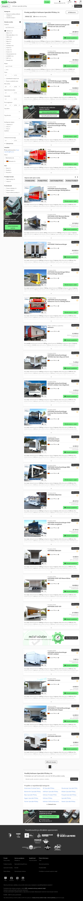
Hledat (79, 6)
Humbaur (10, 45)
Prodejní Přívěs (42, 180)
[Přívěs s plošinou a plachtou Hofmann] (35, 333)
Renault (9, 60)
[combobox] (13, 157)
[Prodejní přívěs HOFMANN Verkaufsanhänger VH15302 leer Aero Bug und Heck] (35, 361)
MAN (9, 37)
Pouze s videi (10, 190)
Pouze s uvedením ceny (12, 81)
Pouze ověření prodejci (12, 192)
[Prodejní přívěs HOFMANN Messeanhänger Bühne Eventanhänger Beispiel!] (35, 277)
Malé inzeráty (10, 179)
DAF (8, 58)
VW (8, 43)
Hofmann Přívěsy (47, 798)
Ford (8, 47)
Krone (9, 52)
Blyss (8, 41)
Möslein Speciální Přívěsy (68, 791)
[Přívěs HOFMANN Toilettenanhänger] (35, 250)
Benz (9, 33)
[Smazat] (72, 6)
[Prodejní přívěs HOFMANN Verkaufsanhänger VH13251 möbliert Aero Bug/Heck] (35, 389)
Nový (8, 168)
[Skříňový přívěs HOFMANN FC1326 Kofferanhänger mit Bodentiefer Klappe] (35, 714)
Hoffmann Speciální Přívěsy (50, 791)
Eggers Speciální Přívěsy (31, 798)
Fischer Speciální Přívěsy (31, 801)
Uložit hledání (51, 762)
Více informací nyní (71, 638)
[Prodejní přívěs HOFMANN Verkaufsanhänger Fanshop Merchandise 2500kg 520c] (35, 417)
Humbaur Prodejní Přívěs (73, 180)
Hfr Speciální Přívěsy (48, 788)
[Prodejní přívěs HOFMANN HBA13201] (35, 556)
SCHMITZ (9, 56)
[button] (80, 2)
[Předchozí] (25, 31)
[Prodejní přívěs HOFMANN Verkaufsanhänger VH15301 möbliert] (35, 658)
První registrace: (8, 102)
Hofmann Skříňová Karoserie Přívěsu (53, 801)
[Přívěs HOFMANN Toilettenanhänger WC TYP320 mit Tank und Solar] (35, 30)
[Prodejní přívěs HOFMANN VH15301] (35, 686)
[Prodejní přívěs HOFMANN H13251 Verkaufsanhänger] (35, 444)
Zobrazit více (52, 804)
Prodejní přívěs (30, 180)
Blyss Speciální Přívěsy (30, 795)
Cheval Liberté (11, 54)
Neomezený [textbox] (10, 158)
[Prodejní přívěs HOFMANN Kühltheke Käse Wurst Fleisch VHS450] (35, 58)
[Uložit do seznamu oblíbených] (77, 25)
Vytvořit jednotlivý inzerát (49, 116)
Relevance (72, 12)
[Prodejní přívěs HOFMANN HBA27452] (35, 500)
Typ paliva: (6, 108)
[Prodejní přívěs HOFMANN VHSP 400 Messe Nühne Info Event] (35, 584)
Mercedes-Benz (12, 35)
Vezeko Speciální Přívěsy (68, 801)
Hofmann (9, 31)
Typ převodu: (7, 115)
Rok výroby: (7, 83)
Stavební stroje (10, 17)
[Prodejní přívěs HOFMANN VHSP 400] (35, 612)
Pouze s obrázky (11, 188)
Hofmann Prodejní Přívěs (50, 795)
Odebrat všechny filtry (40, 16)
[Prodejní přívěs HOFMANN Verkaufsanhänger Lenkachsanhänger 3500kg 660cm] (35, 194)
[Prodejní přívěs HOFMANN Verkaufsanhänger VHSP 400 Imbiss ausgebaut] (35, 528)
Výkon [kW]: (7, 96)
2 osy (8, 126)
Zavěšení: (6, 131)
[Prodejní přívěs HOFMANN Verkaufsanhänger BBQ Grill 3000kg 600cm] (35, 473)
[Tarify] (13, 213)
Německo (11, 161)
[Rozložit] (51, 46)
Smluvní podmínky (51, 897)
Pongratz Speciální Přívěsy (69, 795)
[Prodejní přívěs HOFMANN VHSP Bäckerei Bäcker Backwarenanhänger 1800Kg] (35, 222)
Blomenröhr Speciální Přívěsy (32, 791)
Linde (9, 49)
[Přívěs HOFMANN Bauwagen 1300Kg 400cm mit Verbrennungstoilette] (35, 86)
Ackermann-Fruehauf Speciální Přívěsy (35, 788)
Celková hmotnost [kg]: (10, 137)
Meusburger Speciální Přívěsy (70, 788)
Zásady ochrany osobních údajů (39, 897)
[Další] (45, 31)
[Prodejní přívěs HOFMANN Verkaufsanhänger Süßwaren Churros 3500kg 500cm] (35, 305)
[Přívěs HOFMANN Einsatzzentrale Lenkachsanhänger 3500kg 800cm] (35, 157)
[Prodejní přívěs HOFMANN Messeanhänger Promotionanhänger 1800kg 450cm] (35, 129)
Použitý (8, 170)
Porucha (8, 172)
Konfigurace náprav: (9, 122)
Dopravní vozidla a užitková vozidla (13, 15)
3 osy (8, 128)
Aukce (8, 181)
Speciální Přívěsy (66, 798)
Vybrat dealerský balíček (13, 227)
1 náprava (9, 124)
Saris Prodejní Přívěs (56, 180)
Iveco (8, 39)
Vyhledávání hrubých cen (12, 78)
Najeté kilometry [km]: (9, 90)
